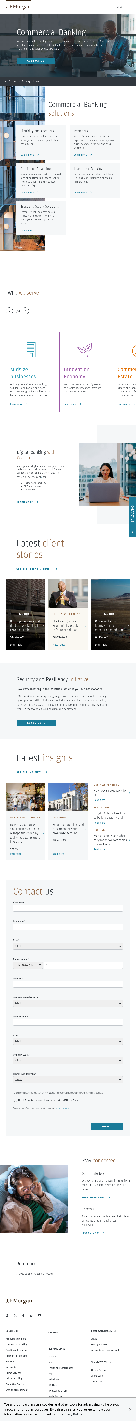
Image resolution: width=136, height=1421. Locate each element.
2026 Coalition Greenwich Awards (36, 1273)
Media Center (55, 1396)
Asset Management (16, 1338)
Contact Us (96, 1381)
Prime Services (13, 1372)
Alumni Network (99, 1370)
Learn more (16, 404)
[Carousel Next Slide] (25, 310)
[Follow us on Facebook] (23, 1315)
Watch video (59, 644)
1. (17, 1273)
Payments (11, 1367)
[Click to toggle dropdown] (62, 81)
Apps (50, 1362)
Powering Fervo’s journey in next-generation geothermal (110, 625)
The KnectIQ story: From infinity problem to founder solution (67, 625)
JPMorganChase (99, 1344)
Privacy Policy (72, 1414)
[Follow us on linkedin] (7, 1315)
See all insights (29, 772)
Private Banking (14, 1378)
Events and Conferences (60, 1367)
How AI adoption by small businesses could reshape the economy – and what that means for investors (26, 833)
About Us (53, 1356)
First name (18, 902)
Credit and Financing (16, 1350)
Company (18, 978)
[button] (130, 1409)
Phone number (20, 959)
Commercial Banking (16, 1344)
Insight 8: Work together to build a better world (110, 815)
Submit (107, 1126)
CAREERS (53, 1332)
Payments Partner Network (105, 1350)
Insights (52, 1385)
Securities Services (16, 1384)
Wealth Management (17, 1390)
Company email (21, 1016)
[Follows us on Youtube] (39, 1315)
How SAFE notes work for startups (110, 793)
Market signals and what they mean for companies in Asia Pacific (110, 840)
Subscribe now (94, 1197)
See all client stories (34, 569)
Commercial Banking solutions (24, 81)
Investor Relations (58, 1390)
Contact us (35, 60)
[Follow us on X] (15, 1315)
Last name (18, 921)
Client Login (97, 1375)
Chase (94, 1338)
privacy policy (62, 1108)
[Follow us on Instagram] (31, 1315)
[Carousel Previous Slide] (9, 310)
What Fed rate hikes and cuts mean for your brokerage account (68, 829)
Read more (16, 853)
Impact (52, 1373)
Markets (10, 1361)
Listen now (91, 1233)
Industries (53, 1379)
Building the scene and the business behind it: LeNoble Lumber (25, 625)
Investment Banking (16, 1355)
